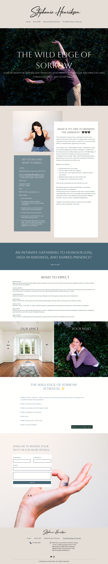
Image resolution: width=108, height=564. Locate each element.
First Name (17, 457)
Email (15, 465)
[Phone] (31, 543)
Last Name (37, 457)
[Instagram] (31, 496)
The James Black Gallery (32, 174)
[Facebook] (28, 496)
